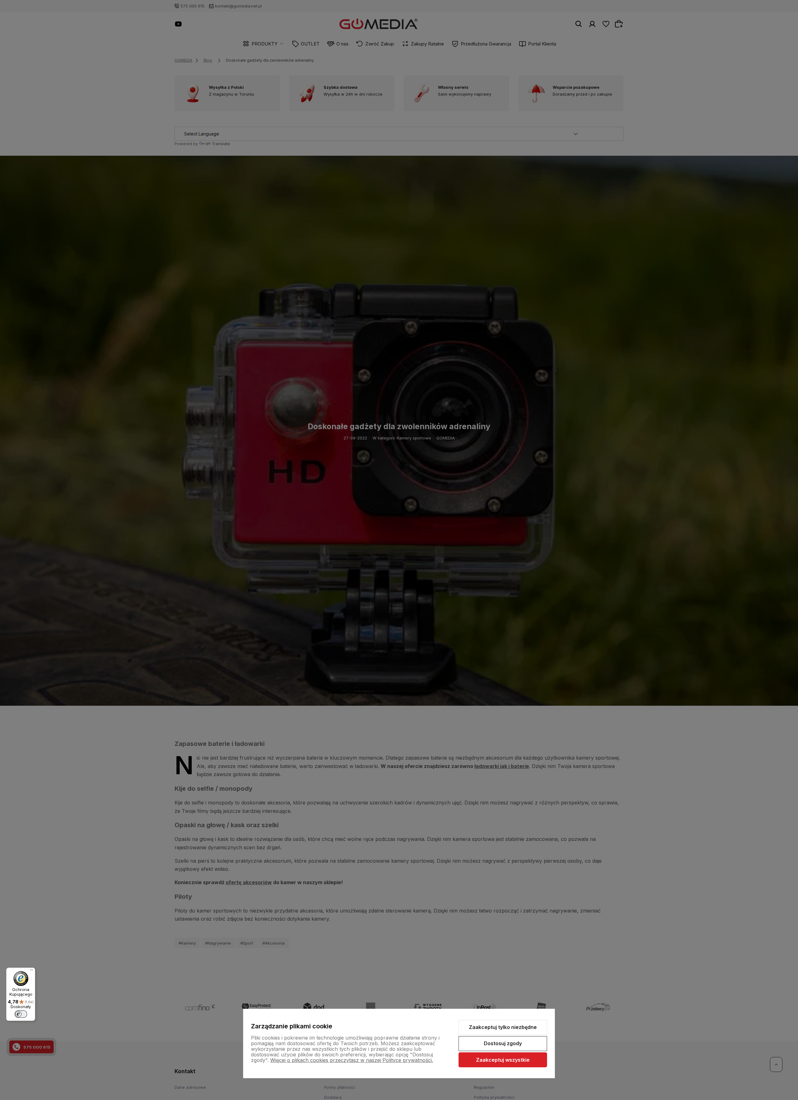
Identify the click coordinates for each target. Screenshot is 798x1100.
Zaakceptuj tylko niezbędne (503, 1027)
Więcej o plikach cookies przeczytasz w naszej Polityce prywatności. (351, 1060)
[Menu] (31, 971)
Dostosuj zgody (503, 1043)
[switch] (21, 1014)
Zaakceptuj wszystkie (503, 1060)
